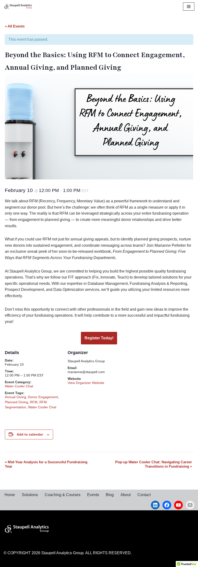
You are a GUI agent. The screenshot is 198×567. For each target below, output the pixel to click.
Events (93, 495)
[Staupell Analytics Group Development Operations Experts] (18, 6)
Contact (144, 495)
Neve (77, 562)
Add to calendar (30, 434)
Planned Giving (16, 402)
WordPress (115, 562)
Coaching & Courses (62, 495)
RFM (33, 402)
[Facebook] (167, 505)
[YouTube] (178, 505)
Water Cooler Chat (19, 386)
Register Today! (99, 338)
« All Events (15, 26)
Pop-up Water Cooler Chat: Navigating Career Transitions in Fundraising (153, 464)
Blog (110, 495)
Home (10, 495)
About (125, 495)
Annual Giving (15, 397)
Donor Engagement (43, 397)
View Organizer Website (86, 383)
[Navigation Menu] (188, 6)
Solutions (30, 495)
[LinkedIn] (155, 505)
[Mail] (190, 505)
